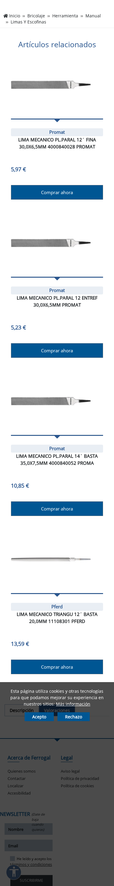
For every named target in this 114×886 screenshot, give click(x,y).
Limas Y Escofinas (28, 22)
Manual (93, 16)
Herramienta (65, 16)
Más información (73, 704)
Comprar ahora (57, 192)
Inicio (14, 16)
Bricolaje (36, 16)
